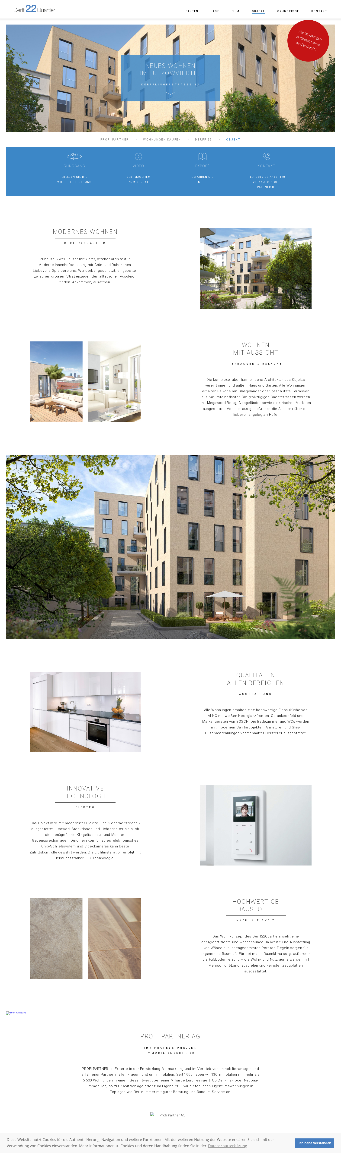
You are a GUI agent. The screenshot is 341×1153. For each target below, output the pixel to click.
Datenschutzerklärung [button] (227, 1145)
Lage (215, 11)
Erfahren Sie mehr (202, 179)
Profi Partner (114, 139)
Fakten (192, 11)
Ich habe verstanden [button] (315, 1143)
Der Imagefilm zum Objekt (138, 179)
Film (235, 11)
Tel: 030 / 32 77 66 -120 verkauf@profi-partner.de (266, 182)
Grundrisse (288, 11)
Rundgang (74, 166)
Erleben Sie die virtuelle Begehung (74, 179)
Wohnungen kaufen (162, 139)
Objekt (258, 11)
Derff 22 (203, 139)
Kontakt (319, 11)
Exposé (202, 166)
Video (138, 166)
